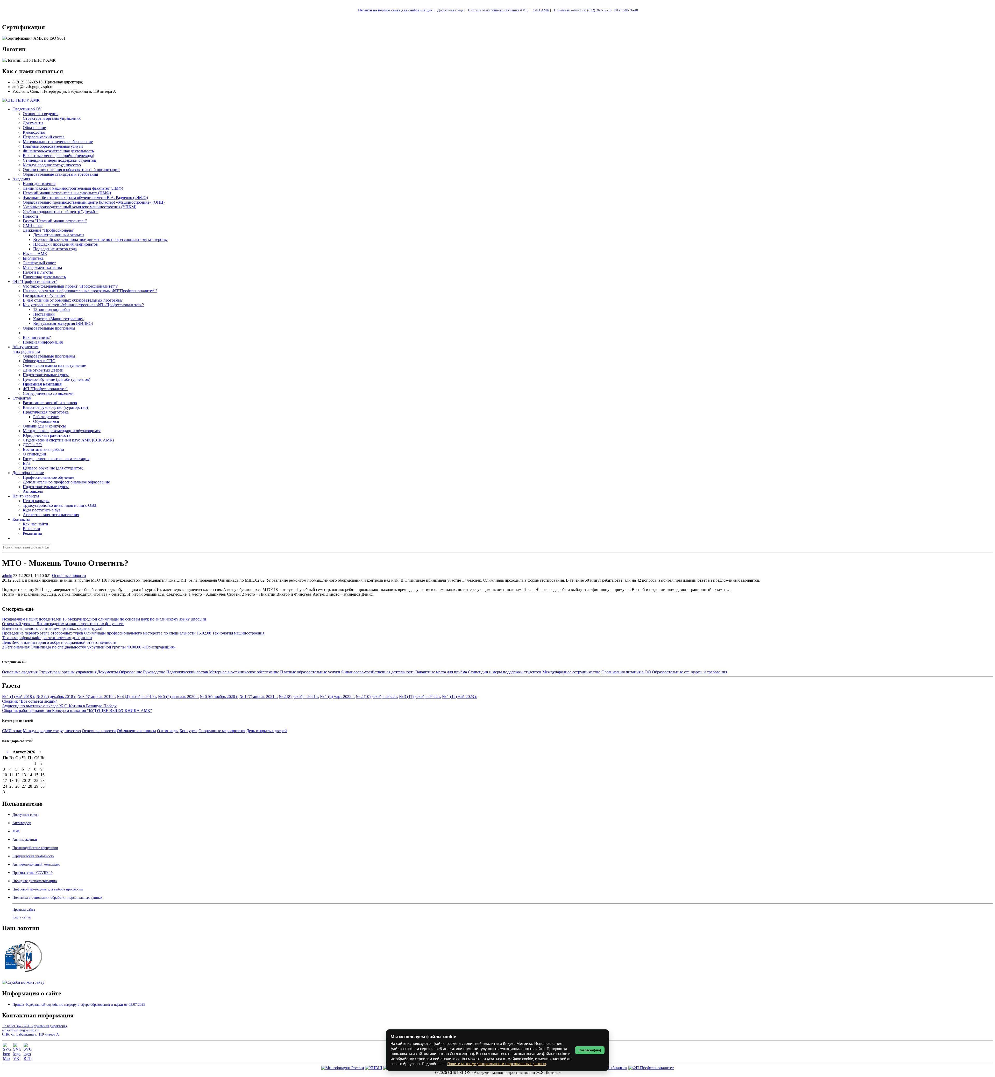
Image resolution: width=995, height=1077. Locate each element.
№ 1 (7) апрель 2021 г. (258, 696)
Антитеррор (21, 823)
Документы (107, 672)
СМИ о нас (12, 731)
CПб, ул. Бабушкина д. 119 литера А (30, 1034)
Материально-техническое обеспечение (244, 672)
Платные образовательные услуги (310, 672)
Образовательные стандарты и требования (689, 672)
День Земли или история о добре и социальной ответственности (59, 642)
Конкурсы (188, 731)
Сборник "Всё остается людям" (29, 701)
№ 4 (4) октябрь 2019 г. (137, 696)
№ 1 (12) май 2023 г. (459, 696)
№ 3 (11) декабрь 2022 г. (420, 696)
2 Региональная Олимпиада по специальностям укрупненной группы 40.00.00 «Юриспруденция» (89, 647)
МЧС (16, 831)
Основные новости (69, 575)
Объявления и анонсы (136, 731)
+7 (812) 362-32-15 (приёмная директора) (34, 1026)
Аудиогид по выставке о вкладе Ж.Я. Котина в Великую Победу (59, 706)
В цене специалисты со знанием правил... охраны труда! (52, 628)
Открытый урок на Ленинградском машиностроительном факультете (63, 624)
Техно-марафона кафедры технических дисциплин (47, 638)
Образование (130, 672)
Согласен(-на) (590, 1050)
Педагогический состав (187, 672)
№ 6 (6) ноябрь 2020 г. (219, 696)
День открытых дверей (266, 731)
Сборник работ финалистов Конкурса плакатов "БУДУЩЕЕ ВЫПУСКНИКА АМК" (77, 710)
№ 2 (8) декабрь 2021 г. (299, 696)
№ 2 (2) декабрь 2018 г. (56, 696)
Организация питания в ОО (626, 672)
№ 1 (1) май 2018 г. (18, 696)
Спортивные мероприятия (221, 731)
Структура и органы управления (67, 672)
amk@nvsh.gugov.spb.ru (20, 1030)
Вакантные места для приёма (441, 672)
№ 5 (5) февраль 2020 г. (178, 696)
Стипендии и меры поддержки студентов (504, 672)
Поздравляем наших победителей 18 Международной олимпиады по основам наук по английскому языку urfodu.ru (104, 619)
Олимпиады (168, 731)
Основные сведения (20, 672)
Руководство (154, 672)
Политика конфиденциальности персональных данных (496, 1063)
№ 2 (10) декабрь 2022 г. (377, 696)
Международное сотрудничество (571, 672)
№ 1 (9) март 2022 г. (337, 696)
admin (7, 575)
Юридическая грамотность (46, 435)
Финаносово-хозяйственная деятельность (377, 672)
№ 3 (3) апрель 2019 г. (96, 696)
